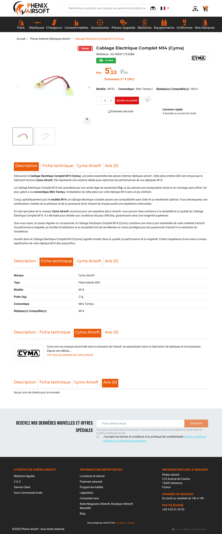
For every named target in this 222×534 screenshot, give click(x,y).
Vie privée (121, 523)
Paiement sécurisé (91, 481)
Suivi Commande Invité (28, 492)
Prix (98, 72)
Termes (131, 523)
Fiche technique (57, 165)
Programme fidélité (91, 487)
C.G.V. (17, 481)
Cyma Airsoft (89, 165)
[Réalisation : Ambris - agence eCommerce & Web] (189, 529)
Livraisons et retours (92, 476)
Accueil (21, 38)
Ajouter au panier (127, 100)
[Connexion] (194, 8)
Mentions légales (24, 476)
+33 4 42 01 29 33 (173, 509)
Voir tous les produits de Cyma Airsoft (70, 355)
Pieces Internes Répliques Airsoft (50, 38)
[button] (204, 8)
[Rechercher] (153, 7)
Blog (82, 513)
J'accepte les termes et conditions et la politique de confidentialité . (154, 439)
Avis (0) (111, 165)
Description (25, 261)
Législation (86, 492)
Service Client (22, 487)
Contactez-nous (89, 498)
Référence (102, 54)
